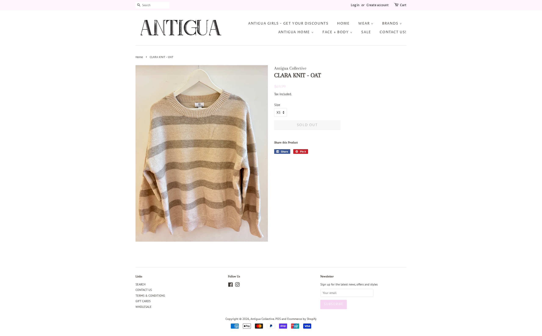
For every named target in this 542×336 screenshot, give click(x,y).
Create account (377, 5)
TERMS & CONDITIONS (150, 295)
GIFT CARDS (143, 301)
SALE (366, 32)
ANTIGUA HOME (294, 32)
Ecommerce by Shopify (302, 319)
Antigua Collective (262, 319)
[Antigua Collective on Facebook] (230, 285)
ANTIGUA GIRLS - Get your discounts (288, 23)
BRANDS (391, 23)
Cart (403, 5)
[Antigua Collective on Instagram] (237, 285)
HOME (343, 23)
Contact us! (393, 32)
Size (277, 105)
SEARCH (140, 284)
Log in (355, 5)
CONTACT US (144, 290)
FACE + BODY (336, 32)
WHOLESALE (144, 307)
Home (139, 57)
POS (278, 319)
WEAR (364, 23)
